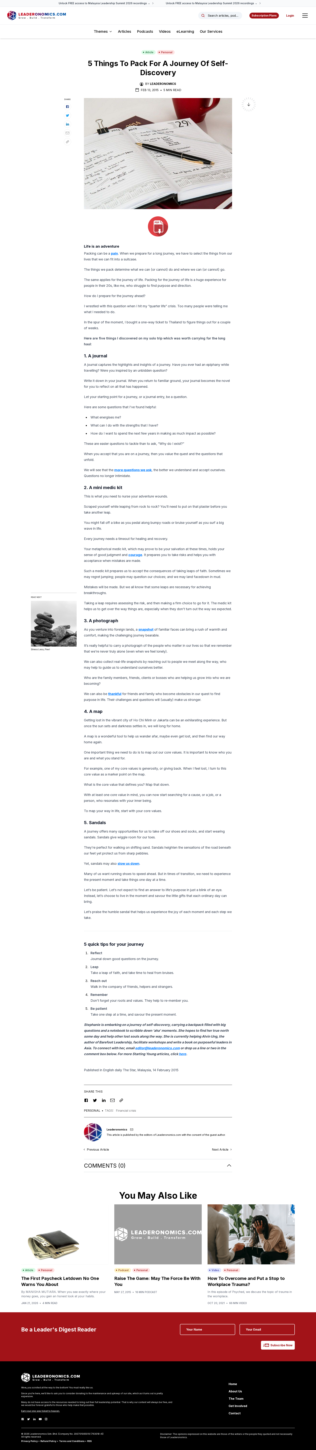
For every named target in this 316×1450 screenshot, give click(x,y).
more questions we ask (133, 470)
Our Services (211, 31)
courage (135, 555)
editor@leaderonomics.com (157, 1048)
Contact (235, 1413)
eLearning (185, 31)
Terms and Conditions (71, 1441)
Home (233, 1384)
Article (149, 52)
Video (215, 1270)
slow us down (128, 863)
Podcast (123, 1270)
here (182, 1054)
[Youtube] (40, 1419)
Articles (124, 31)
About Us (235, 1391)
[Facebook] (22, 1419)
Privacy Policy (29, 1441)
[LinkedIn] (34, 1419)
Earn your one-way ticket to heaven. (40, 1411)
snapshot (145, 629)
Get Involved (238, 1406)
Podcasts (145, 31)
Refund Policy (48, 1441)
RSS (89, 1441)
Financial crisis (126, 1110)
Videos (165, 31)
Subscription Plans (264, 15)
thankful (114, 694)
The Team (236, 1398)
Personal (166, 52)
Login (290, 15)
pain (114, 253)
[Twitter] (28, 1419)
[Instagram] (46, 1419)
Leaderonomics (163, 84)
